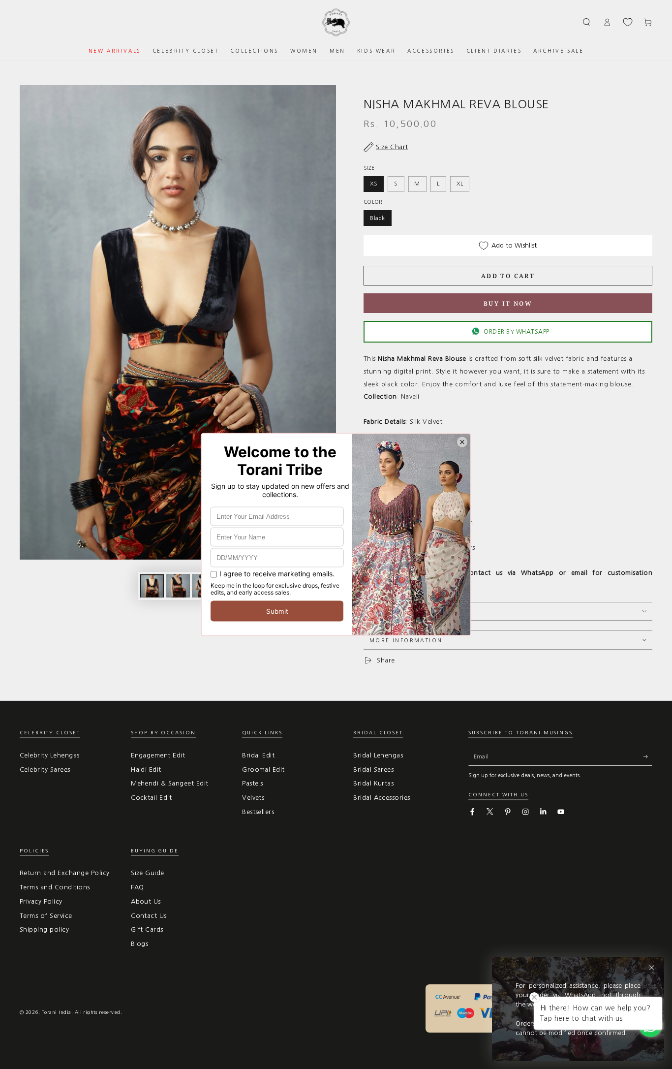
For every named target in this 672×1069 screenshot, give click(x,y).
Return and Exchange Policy (64, 873)
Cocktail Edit (151, 797)
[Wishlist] (627, 22)
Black (377, 218)
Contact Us (149, 915)
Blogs (139, 944)
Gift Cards (147, 929)
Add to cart (508, 276)
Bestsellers (258, 812)
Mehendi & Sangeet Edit (170, 783)
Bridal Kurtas (373, 783)
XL (460, 184)
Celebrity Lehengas (50, 755)
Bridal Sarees (373, 769)
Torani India (56, 1012)
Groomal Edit (263, 769)
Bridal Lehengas (378, 755)
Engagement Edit (158, 755)
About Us (146, 901)
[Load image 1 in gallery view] (152, 585)
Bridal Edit (258, 755)
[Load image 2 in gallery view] (178, 585)
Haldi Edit (146, 769)
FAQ (137, 887)
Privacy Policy (41, 901)
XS (374, 184)
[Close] (651, 967)
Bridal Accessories (381, 797)
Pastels (252, 783)
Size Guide (147, 873)
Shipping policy (44, 929)
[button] (587, 22)
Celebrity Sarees (45, 769)
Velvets (253, 797)
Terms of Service (46, 915)
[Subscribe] (647, 756)
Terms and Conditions (55, 887)
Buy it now (508, 303)
